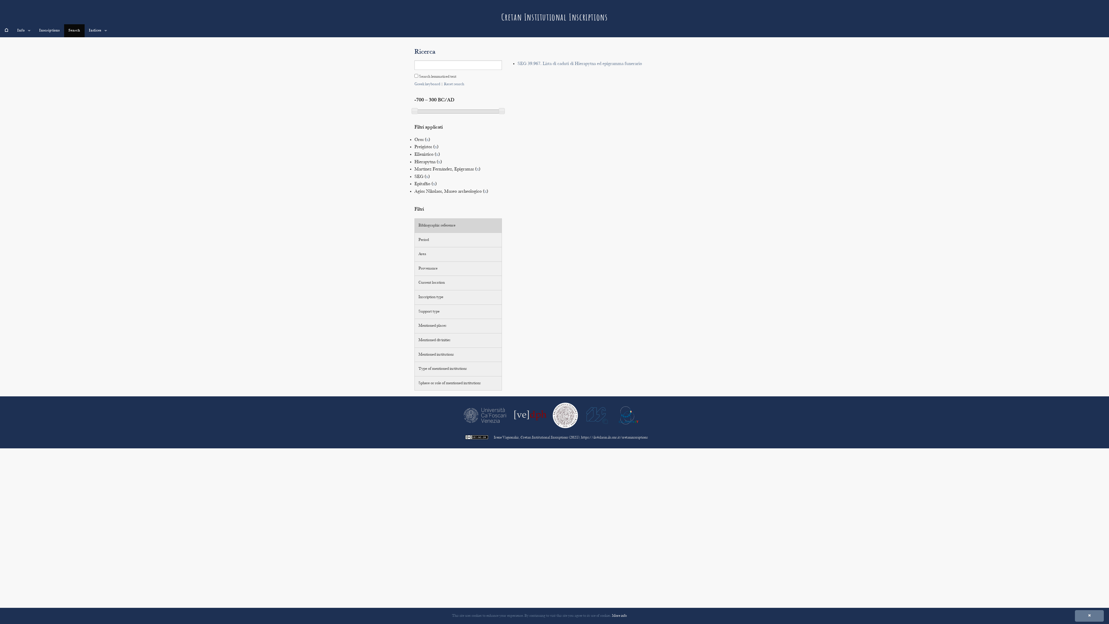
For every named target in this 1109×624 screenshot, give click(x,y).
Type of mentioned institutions (442, 369)
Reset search (454, 84)
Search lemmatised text (437, 77)
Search (74, 31)
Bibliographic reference (436, 226)
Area (422, 254)
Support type (429, 312)
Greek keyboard (427, 84)
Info (21, 31)
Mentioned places (432, 326)
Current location (431, 283)
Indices (95, 31)
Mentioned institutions (436, 355)
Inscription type (430, 297)
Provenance (428, 269)
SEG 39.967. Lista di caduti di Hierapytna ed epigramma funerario (580, 64)
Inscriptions (49, 31)
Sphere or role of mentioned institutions (449, 383)
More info (619, 616)
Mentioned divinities (434, 340)
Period (423, 240)
